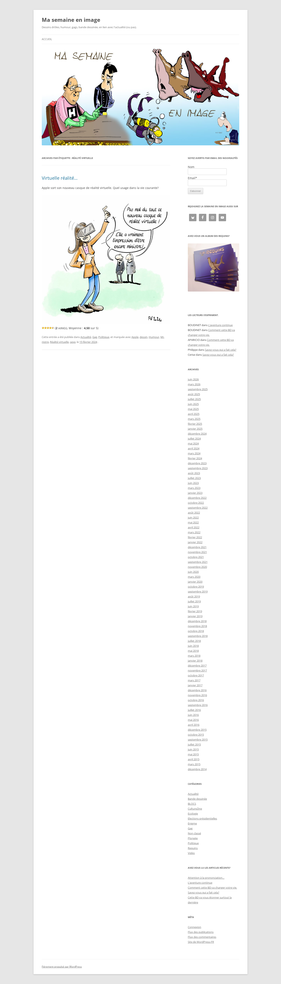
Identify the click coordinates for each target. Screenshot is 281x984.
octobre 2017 (196, 675)
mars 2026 (194, 384)
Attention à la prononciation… (206, 878)
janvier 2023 (195, 493)
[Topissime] (53, 328)
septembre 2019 (198, 591)
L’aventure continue (220, 325)
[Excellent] (50, 328)
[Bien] (48, 328)
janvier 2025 (195, 429)
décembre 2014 (197, 769)
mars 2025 (194, 419)
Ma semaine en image (71, 19)
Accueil (47, 39)
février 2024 (195, 458)
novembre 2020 (197, 567)
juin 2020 (193, 572)
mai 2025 (193, 409)
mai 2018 (193, 651)
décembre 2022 (197, 498)
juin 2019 (193, 606)
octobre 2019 (196, 586)
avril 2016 (193, 725)
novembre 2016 (197, 695)
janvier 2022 (195, 542)
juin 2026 (193, 379)
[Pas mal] (45, 328)
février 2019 (195, 611)
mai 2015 (193, 754)
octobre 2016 (196, 700)
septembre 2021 (198, 562)
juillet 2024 (194, 438)
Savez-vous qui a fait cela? (220, 350)
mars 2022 (194, 532)
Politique (103, 337)
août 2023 (194, 473)
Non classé (194, 833)
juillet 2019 (194, 601)
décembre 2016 (197, 690)
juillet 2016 (194, 710)
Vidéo (191, 853)
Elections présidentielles (202, 818)
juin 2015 (193, 749)
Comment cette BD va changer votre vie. (212, 887)
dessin (143, 337)
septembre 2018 (198, 636)
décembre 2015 (197, 730)
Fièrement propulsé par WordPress (62, 966)
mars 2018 (194, 656)
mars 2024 (194, 453)
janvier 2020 (195, 581)
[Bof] (43, 328)
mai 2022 (193, 522)
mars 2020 (194, 577)
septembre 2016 (198, 705)
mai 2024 (193, 443)
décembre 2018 (197, 621)
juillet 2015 (194, 744)
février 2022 (195, 537)
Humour (154, 337)
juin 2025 (193, 404)
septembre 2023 (198, 468)
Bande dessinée (197, 799)
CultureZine (195, 808)
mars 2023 (194, 488)
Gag (94, 337)
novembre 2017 (197, 670)
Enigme (192, 823)
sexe (72, 342)
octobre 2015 (196, 734)
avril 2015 (193, 759)
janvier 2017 (195, 685)
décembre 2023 (197, 463)
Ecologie (193, 813)
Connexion (194, 927)
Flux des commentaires (202, 937)
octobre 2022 (196, 503)
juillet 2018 (194, 641)
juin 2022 (193, 517)
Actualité (85, 337)
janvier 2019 (195, 616)
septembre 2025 (198, 389)
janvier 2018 (195, 660)
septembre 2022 (198, 507)
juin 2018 (193, 646)
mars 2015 (194, 764)
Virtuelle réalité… (60, 178)
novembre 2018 (197, 626)
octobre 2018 (196, 631)
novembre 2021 (197, 552)
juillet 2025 (194, 399)
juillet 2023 (194, 478)
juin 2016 (193, 715)
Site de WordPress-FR (201, 942)
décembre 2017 (197, 665)
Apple (134, 337)
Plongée (193, 838)
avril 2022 (193, 527)
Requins (193, 848)
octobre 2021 (196, 557)
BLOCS (192, 804)
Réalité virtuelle (59, 342)
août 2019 (194, 596)
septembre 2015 (198, 739)
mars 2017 (194, 680)
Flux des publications (201, 932)
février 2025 (195, 424)
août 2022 (194, 512)
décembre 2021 (197, 547)
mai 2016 (193, 720)
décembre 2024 (197, 433)
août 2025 (194, 394)
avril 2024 (193, 448)
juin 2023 (193, 483)
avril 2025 (193, 414)
